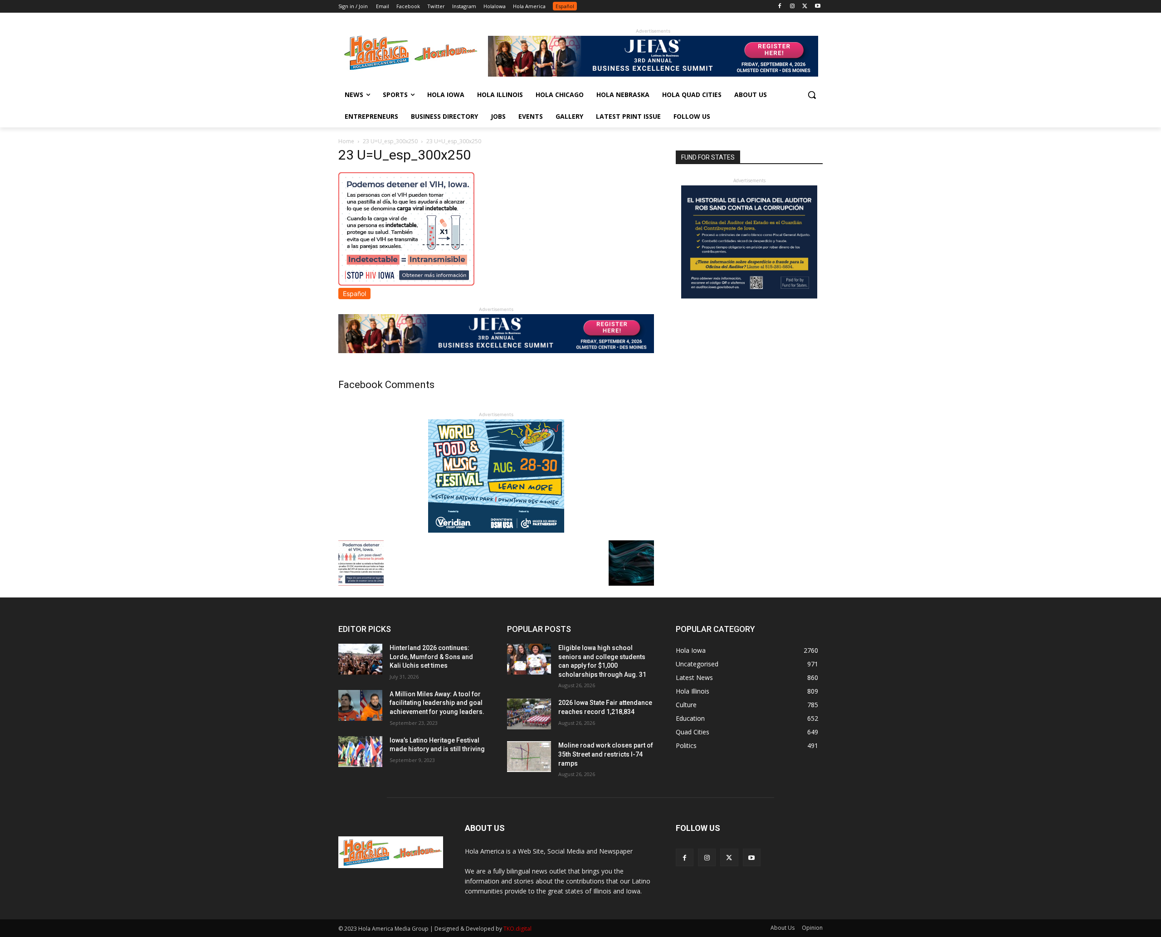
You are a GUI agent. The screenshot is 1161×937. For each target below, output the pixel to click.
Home (346, 141)
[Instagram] (792, 6)
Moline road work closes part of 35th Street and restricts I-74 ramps (605, 754)
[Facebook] (780, 6)
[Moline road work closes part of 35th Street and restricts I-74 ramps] (529, 756)
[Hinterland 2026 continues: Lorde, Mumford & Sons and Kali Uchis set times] (360, 659)
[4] (653, 74)
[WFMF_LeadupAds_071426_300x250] (496, 530)
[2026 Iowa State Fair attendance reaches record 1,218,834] (529, 714)
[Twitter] (805, 6)
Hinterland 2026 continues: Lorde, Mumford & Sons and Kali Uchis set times (431, 656)
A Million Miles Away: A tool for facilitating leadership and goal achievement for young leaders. (437, 702)
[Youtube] (817, 6)
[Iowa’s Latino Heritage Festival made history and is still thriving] (360, 751)
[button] (812, 95)
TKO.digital (517, 928)
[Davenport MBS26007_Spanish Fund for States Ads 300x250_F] (749, 296)
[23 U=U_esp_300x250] (406, 283)
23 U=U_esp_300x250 (390, 141)
